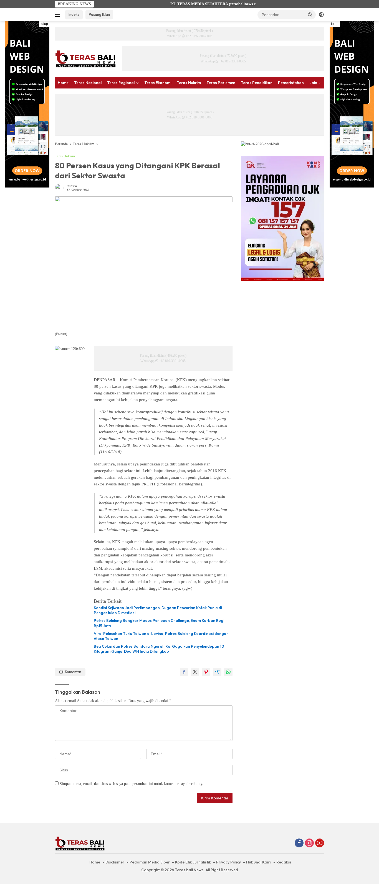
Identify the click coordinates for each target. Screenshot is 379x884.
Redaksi (72, 186)
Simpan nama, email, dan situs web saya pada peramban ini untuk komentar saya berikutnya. (132, 784)
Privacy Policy (228, 862)
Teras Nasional (88, 82)
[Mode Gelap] (321, 14)
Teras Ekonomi (157, 82)
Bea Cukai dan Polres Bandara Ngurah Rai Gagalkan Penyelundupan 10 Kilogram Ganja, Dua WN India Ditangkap (159, 649)
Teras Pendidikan (256, 82)
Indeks (74, 14)
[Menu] (58, 14)
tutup (44, 24)
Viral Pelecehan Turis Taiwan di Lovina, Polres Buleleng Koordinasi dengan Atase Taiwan (161, 636)
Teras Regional (121, 82)
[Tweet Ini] (195, 672)
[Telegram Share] (217, 672)
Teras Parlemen (220, 82)
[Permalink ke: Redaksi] (59, 188)
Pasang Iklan (99, 14)
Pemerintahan (291, 82)
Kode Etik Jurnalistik (193, 862)
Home (63, 82)
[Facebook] (299, 843)
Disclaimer (114, 862)
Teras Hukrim (189, 82)
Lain (313, 82)
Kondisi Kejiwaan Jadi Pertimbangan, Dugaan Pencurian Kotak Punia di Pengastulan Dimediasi (158, 610)
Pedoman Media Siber (150, 862)
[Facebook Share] (184, 672)
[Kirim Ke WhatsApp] (228, 672)
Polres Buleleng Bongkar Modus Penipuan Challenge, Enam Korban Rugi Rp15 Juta (159, 623)
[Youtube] (319, 843)
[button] (310, 14)
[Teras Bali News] (85, 58)
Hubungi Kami (258, 862)
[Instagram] (309, 843)
